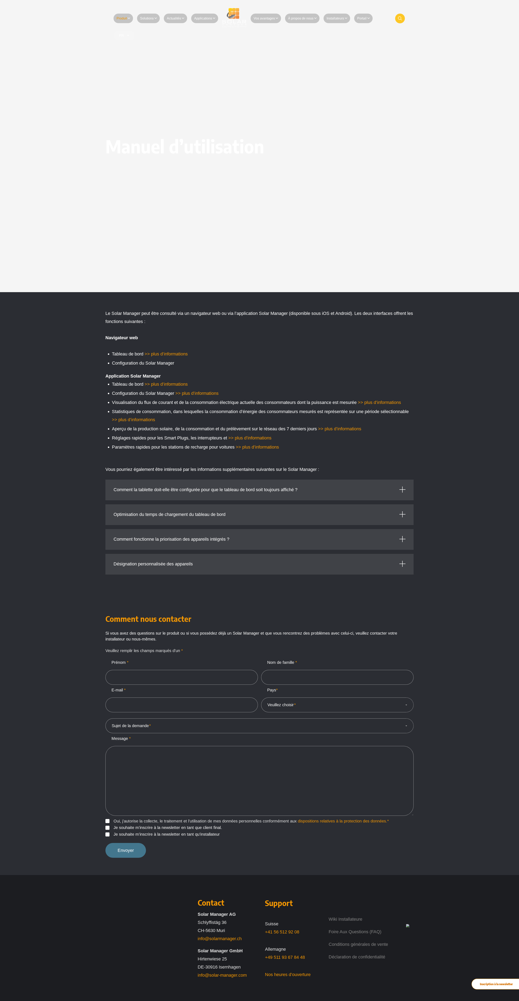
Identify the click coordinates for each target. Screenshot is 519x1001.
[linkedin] (408, 913)
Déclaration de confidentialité (357, 956)
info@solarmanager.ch (220, 938)
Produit (122, 18)
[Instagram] (408, 938)
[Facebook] (408, 950)
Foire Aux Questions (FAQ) (355, 931)
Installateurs (335, 18)
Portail (362, 18)
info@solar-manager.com (222, 975)
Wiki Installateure (345, 919)
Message (121, 738)
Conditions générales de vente (358, 944)
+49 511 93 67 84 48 (285, 957)
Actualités (174, 18)
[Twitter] (408, 925)
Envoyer (126, 850)
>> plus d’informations (166, 353)
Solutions (147, 18)
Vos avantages (264, 18)
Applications (203, 18)
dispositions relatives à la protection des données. (342, 821)
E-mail (119, 690)
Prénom (120, 662)
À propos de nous (300, 18)
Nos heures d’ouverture (288, 974)
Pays (272, 690)
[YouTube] (408, 962)
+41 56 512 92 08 (282, 931)
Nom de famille (282, 662)
